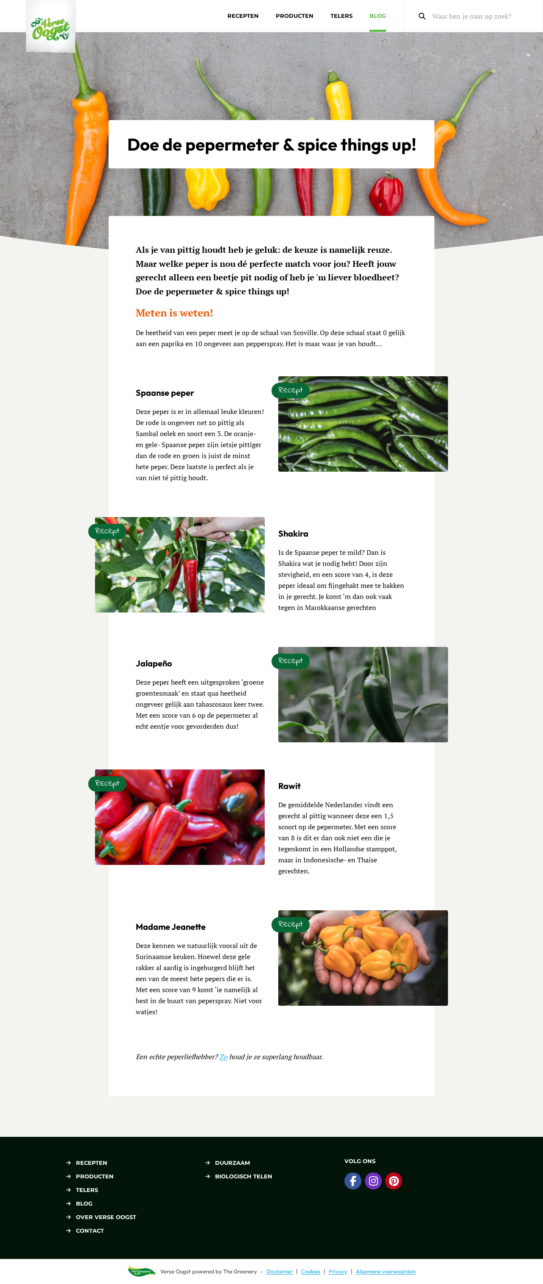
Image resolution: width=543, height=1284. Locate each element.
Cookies (310, 1271)
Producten (294, 15)
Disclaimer (279, 1271)
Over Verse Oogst (106, 1217)
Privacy (338, 1271)
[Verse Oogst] (50, 26)
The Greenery (240, 1271)
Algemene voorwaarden (386, 1271)
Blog (377, 15)
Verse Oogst (175, 1271)
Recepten (243, 15)
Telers (341, 15)
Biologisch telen (243, 1176)
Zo (223, 1056)
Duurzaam (232, 1162)
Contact (90, 1230)
